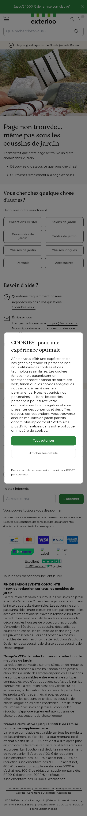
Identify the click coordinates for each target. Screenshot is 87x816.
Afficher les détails (43, 453)
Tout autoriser (43, 441)
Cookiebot (22, 474)
